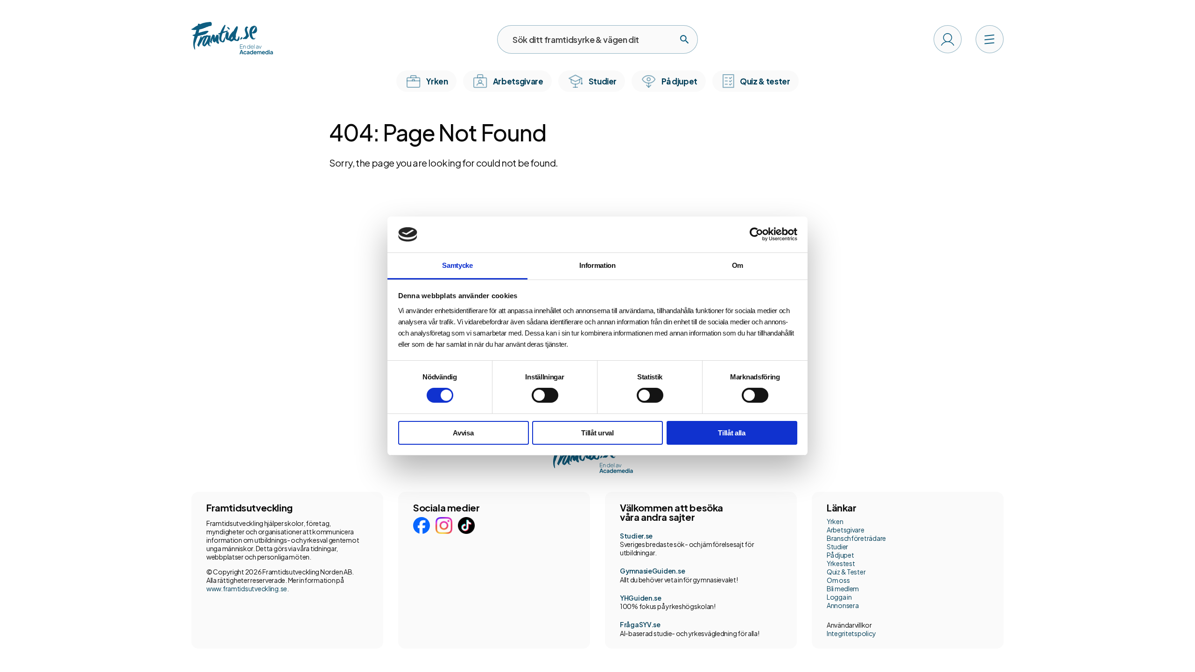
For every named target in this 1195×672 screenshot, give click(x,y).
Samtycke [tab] (457, 265)
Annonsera (842, 605)
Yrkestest (841, 563)
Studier (837, 546)
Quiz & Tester (846, 571)
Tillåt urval (597, 433)
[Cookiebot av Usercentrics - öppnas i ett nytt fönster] (756, 234)
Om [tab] (737, 265)
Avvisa (463, 433)
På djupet (840, 555)
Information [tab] (597, 265)
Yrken (835, 521)
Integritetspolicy (851, 633)
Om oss (838, 580)
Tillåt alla (731, 433)
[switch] (545, 395)
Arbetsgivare (846, 529)
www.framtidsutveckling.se (246, 588)
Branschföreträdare (856, 538)
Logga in (839, 597)
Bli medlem (843, 588)
